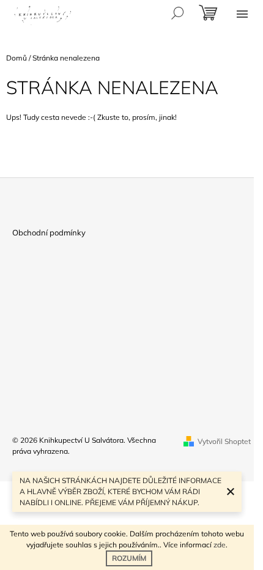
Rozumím (129, 558)
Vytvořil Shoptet (224, 441)
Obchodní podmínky (49, 232)
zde (219, 544)
